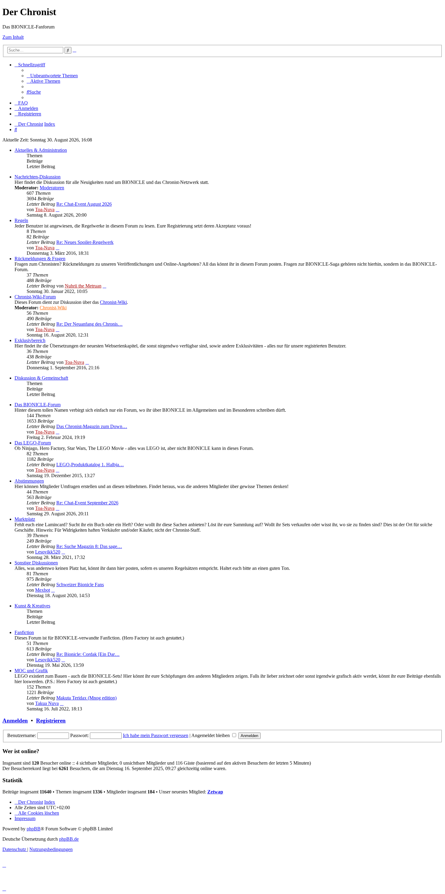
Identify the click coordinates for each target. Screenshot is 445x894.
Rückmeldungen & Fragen (40, 258)
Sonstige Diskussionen (36, 562)
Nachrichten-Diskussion (38, 176)
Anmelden (15, 720)
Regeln (21, 220)
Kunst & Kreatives (32, 605)
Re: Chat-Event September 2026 (87, 502)
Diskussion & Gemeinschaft (41, 378)
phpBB (34, 828)
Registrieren (51, 720)
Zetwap (215, 791)
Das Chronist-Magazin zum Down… (91, 426)
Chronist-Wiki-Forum (35, 296)
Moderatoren (52, 187)
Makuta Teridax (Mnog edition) (86, 697)
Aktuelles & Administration (41, 150)
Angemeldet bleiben (211, 735)
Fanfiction (24, 632)
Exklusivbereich (30, 340)
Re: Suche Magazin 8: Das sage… (89, 546)
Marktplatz (25, 519)
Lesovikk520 (47, 551)
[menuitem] (52, 75)
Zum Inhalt (13, 37)
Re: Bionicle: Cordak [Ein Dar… (88, 654)
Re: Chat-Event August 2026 (84, 204)
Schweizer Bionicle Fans (80, 584)
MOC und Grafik (31, 670)
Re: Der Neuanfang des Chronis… (89, 324)
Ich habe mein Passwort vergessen (155, 735)
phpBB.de (69, 839)
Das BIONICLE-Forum (38, 404)
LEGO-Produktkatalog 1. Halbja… (90, 464)
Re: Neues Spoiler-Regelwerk (85, 242)
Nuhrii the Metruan (83, 285)
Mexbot (42, 590)
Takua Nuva (47, 703)
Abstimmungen (29, 481)
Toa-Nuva (44, 209)
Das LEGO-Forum (33, 442)
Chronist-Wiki (113, 302)
